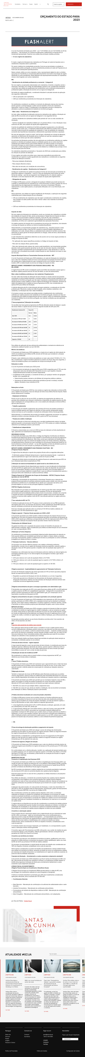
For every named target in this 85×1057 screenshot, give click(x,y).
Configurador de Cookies (73, 1051)
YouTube (45, 1044)
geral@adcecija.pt (48, 1034)
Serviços (7, 1036)
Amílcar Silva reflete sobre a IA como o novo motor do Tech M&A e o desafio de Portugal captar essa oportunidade (71, 984)
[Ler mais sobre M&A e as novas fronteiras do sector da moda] (33, 965)
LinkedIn (45, 1040)
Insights (7, 1040)
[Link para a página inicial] (7, 4)
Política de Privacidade (11, 1051)
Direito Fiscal (28, 901)
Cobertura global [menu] (58, 4)
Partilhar (8, 20)
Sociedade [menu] (17, 4)
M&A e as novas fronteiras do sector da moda (33, 981)
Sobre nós (8, 1034)
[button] (48, 4)
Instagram (46, 1042)
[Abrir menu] (40, 4)
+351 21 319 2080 (48, 1036)
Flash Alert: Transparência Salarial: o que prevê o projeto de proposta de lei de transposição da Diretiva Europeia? (52, 984)
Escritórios (27, 1036)
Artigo (8, 17)
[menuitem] (31, 4)
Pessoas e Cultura (10, 1042)
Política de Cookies (42, 1051)
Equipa (7, 1038)
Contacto (26, 1034)
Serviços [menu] (25, 4)
